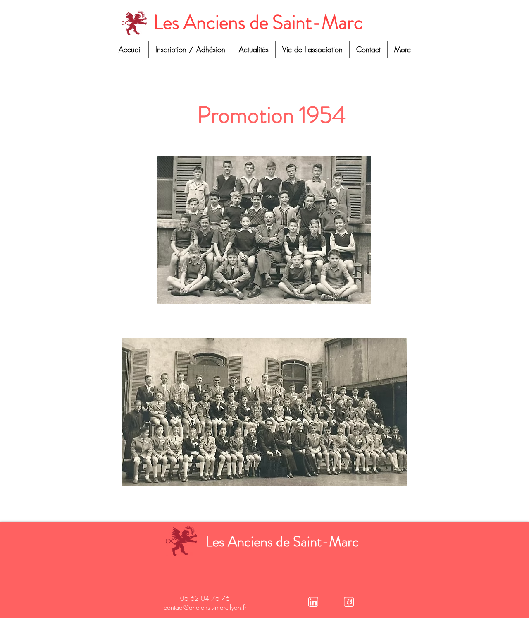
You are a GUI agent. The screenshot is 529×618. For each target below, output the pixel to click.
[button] (312, 49)
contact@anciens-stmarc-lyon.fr (205, 607)
